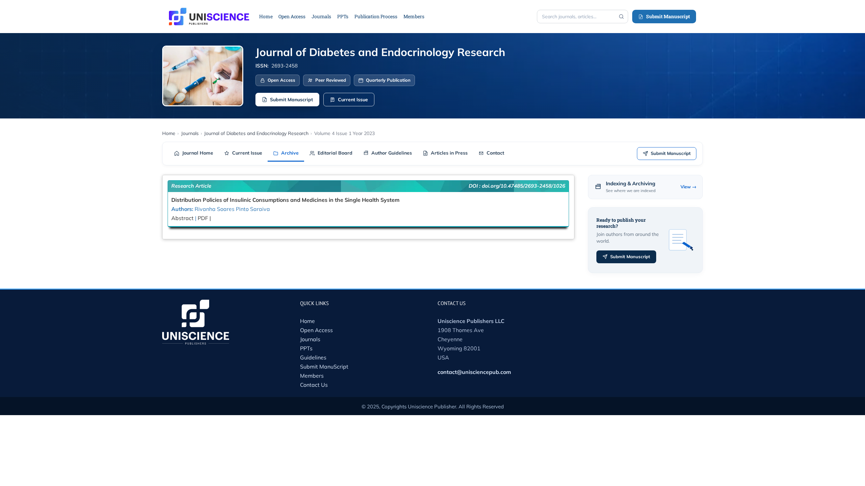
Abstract (182, 218)
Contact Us (314, 384)
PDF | (204, 218)
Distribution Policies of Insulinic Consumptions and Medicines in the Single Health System (285, 199)
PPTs (306, 348)
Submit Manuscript (668, 16)
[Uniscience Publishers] (209, 12)
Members (312, 375)
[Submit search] (621, 16)
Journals (310, 339)
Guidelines (313, 357)
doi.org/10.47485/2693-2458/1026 (523, 186)
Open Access (316, 330)
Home (307, 321)
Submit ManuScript (324, 366)
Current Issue (353, 100)
